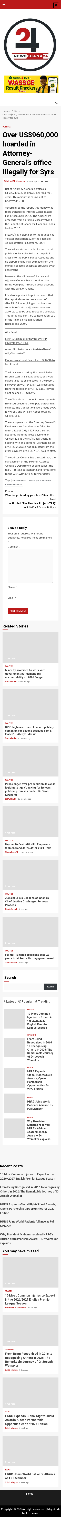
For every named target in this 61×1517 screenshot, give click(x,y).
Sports (30, 1010)
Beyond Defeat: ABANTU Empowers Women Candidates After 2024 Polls (30, 821)
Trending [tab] (43, 1001)
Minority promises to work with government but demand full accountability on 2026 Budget (30, 647)
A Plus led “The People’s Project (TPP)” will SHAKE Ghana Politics (32, 503)
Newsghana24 (11, 852)
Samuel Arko (11, 682)
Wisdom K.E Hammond (15, 181)
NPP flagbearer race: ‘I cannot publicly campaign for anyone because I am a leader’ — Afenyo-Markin (30, 704)
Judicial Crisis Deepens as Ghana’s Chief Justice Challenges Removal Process (30, 875)
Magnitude (53, 1509)
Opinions (31, 1035)
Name (12, 587)
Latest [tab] (11, 1001)
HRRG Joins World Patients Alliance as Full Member (14, 1103)
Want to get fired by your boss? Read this (29, 493)
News (30, 1067)
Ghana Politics (19, 481)
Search (10, 977)
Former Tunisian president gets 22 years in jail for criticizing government (30, 932)
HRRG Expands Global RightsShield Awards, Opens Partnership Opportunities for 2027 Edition (14, 1078)
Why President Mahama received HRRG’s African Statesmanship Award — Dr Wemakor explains (14, 1128)
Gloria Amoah (11, 909)
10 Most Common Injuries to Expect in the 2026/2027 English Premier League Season (14, 1019)
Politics (7, 127)
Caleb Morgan (11, 1370)
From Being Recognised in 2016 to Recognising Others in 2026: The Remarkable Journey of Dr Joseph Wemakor (14, 1047)
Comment (14, 546)
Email (12, 597)
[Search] (56, 103)
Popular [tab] (27, 1001)
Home (29, 1493)
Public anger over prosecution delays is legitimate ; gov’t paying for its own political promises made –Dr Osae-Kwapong (30, 761)
